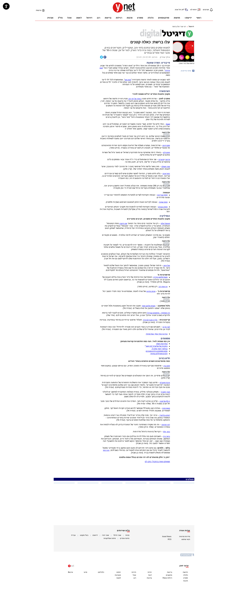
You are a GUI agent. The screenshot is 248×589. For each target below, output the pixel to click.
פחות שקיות (163, 202)
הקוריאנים (166, 174)
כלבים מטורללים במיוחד (158, 354)
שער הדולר (117, 535)
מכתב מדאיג (150, 291)
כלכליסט (101, 572)
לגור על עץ (166, 327)
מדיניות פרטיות (184, 536)
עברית (73, 535)
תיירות (134, 572)
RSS (169, 539)
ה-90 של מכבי (164, 401)
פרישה (167, 160)
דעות (150, 575)
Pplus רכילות (167, 578)
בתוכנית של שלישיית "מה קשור (156, 346)
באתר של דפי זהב (134, 99)
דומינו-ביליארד (164, 415)
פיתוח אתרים (124, 538)
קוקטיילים (166, 152)
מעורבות (118, 575)
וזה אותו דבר (162, 287)
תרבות (185, 581)
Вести (70, 572)
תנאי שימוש (186, 539)
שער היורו (105, 535)
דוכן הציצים (166, 425)
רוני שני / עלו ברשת (179, 27)
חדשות (185, 572)
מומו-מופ (128, 80)
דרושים (95, 535)
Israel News (166, 536)
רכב (134, 578)
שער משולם (165, 167)
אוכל (134, 575)
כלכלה (185, 575)
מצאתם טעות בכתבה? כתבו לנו (157, 461)
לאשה (118, 578)
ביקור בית (166, 436)
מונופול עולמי (165, 223)
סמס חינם (166, 145)
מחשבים (169, 575)
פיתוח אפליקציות (110, 538)
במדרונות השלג (161, 344)
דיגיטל (191, 27)
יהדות (150, 572)
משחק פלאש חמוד (148, 306)
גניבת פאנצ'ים (165, 383)
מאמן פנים (166, 408)
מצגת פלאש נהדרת (160, 277)
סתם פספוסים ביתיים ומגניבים (156, 351)
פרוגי (85, 572)
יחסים (119, 572)
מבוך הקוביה (165, 392)
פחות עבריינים (162, 195)
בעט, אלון (166, 432)
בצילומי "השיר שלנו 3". (159, 349)
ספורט (185, 578)
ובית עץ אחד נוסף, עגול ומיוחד (156, 334)
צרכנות (149, 578)
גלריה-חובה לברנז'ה (150, 320)
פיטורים (161, 160)
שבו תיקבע (123, 223)
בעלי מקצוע (84, 535)
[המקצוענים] (187, 555)
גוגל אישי (166, 266)
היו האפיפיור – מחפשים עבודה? (158, 313)
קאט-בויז (166, 366)
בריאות (169, 572)
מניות (127, 535)
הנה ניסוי (106, 450)
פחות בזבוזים (162, 207)
